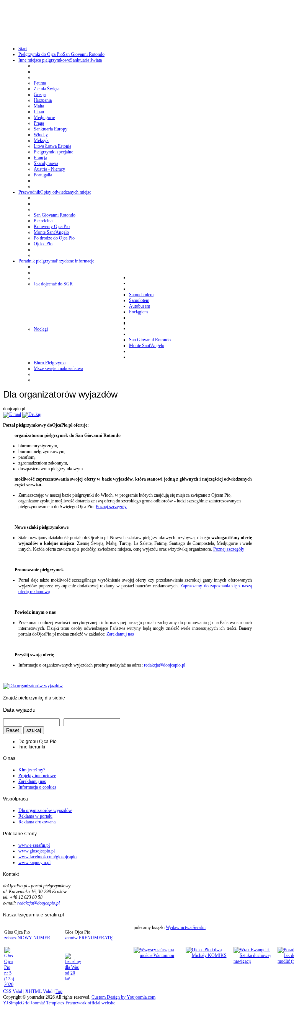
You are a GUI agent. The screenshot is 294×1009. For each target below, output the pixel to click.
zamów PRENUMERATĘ (89, 938)
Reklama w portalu (35, 816)
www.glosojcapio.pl (36, 851)
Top (59, 991)
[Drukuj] (31, 414)
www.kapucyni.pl (34, 862)
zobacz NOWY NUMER (27, 938)
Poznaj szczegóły (111, 506)
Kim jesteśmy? (31, 770)
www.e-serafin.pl (34, 845)
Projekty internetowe (37, 775)
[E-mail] (12, 414)
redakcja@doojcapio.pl (164, 665)
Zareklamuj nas (120, 634)
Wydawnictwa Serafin (186, 927)
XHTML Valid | (40, 991)
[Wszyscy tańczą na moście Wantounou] (159, 955)
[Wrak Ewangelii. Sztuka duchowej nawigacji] (255, 961)
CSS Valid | (14, 991)
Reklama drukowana (37, 822)
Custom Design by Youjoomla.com (123, 997)
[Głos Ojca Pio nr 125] (9, 984)
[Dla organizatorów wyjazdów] (33, 685)
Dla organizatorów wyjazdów (45, 810)
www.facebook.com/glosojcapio (47, 856)
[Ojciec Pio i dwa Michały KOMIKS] (209, 955)
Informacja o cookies (37, 787)
